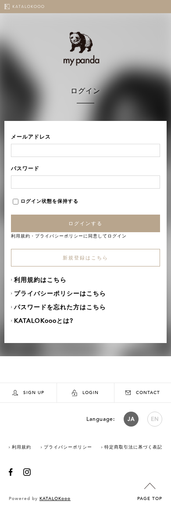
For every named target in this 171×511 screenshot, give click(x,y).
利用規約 (20, 236)
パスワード (25, 168)
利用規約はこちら (40, 280)
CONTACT (148, 392)
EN (155, 419)
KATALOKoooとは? (43, 321)
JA (131, 419)
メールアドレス (31, 136)
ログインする (85, 223)
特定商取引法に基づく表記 (133, 447)
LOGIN (90, 392)
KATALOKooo (55, 498)
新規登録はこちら (85, 258)
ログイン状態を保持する (49, 201)
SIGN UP (33, 392)
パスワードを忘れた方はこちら (60, 307)
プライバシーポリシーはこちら (60, 293)
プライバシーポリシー (59, 236)
